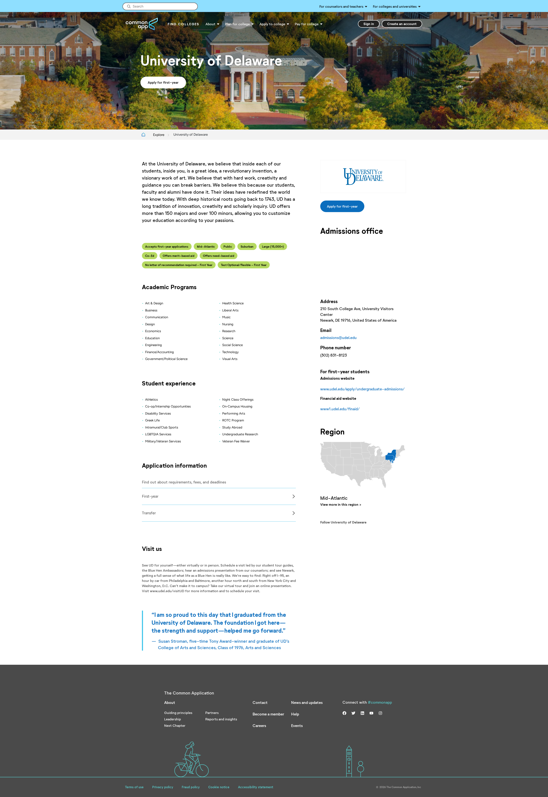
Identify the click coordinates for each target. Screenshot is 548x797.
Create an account (402, 24)
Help (295, 714)
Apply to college (272, 24)
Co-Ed (149, 255)
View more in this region (339, 504)
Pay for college (307, 24)
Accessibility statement (255, 787)
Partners (212, 713)
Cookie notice (218, 787)
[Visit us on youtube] (371, 712)
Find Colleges (184, 24)
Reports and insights (221, 719)
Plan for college (237, 24)
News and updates (307, 702)
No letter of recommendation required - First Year (178, 265)
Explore (158, 135)
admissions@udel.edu (338, 337)
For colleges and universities (395, 6)
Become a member (268, 714)
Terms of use (134, 787)
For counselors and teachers (341, 6)
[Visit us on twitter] (353, 712)
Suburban (247, 246)
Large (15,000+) (273, 246)
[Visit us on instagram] (380, 712)
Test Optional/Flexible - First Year (244, 265)
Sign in (368, 24)
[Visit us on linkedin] (362, 712)
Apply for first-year (163, 82)
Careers (259, 725)
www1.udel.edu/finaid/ (340, 408)
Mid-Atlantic (206, 246)
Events (297, 725)
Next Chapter (174, 725)
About (210, 24)
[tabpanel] (219, 496)
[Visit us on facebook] (344, 712)
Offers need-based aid (218, 255)
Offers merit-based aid (178, 255)
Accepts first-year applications (166, 246)
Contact (260, 702)
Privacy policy (162, 787)
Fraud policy (191, 787)
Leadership (172, 719)
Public (227, 246)
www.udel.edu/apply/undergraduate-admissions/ (362, 389)
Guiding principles (178, 713)
